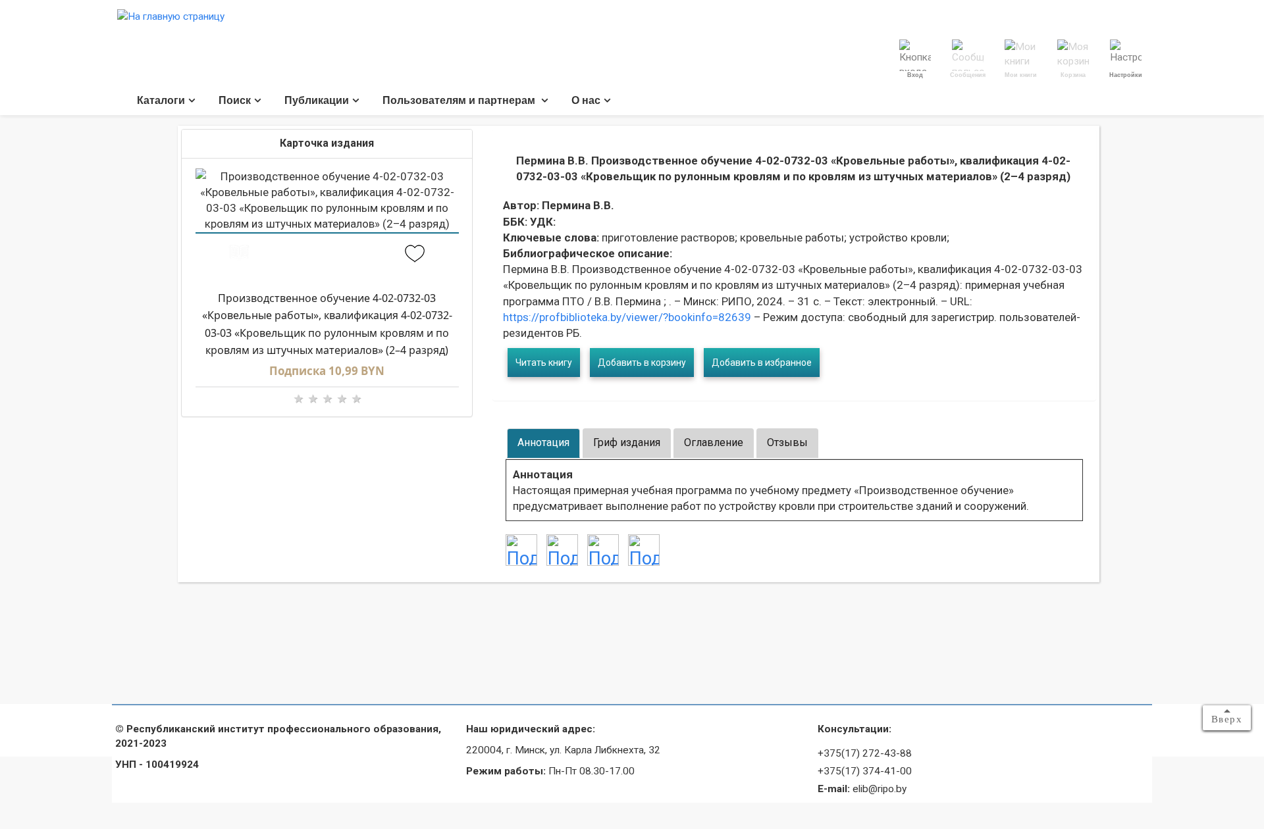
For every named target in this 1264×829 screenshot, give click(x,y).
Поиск (235, 100)
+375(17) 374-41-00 (865, 771)
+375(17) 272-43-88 (865, 753)
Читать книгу (543, 362)
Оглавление (713, 442)
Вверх (1227, 719)
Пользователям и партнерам (460, 100)
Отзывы (787, 442)
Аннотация (543, 442)
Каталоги (161, 100)
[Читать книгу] (239, 255)
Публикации (316, 100)
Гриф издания (626, 442)
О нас (585, 100)
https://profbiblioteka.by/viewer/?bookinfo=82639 (627, 317)
